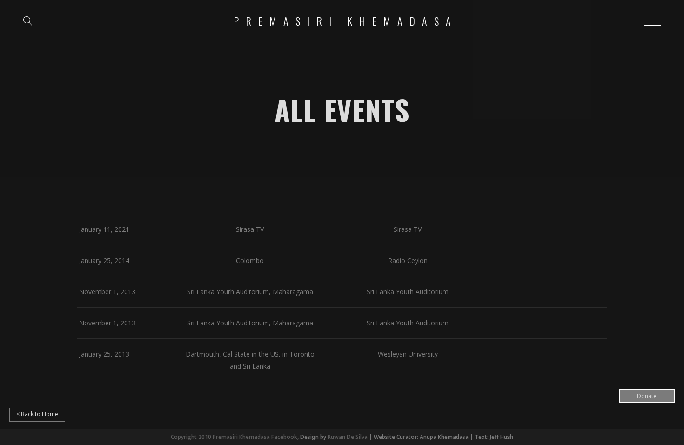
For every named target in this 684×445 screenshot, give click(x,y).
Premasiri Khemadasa (346, 20)
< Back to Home (37, 414)
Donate (647, 396)
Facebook (284, 437)
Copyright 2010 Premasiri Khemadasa (221, 437)
